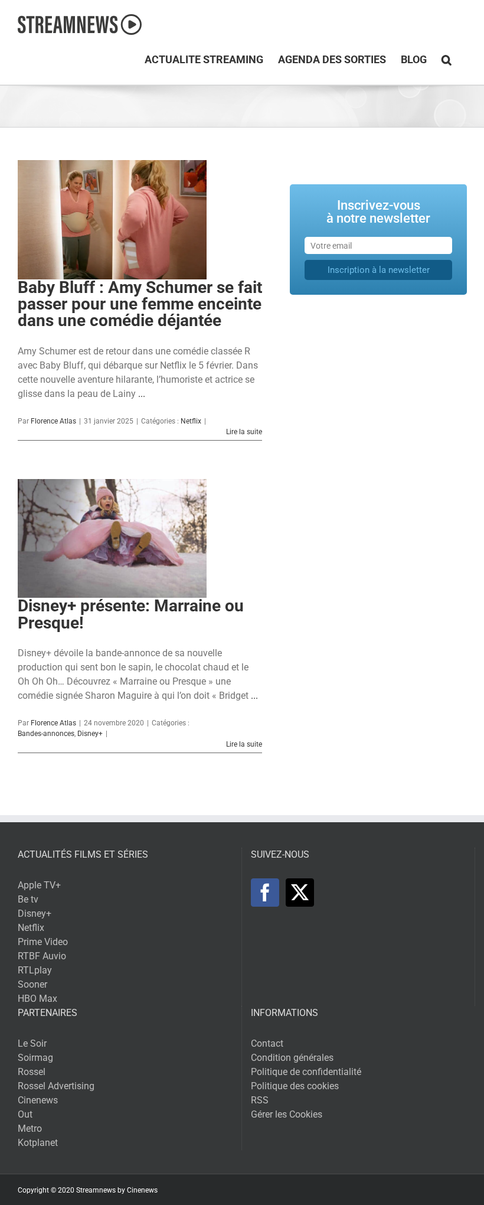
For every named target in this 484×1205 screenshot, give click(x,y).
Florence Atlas (53, 421)
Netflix (191, 421)
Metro (30, 1128)
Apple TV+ (39, 885)
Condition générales (292, 1057)
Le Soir (32, 1043)
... (141, 393)
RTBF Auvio (42, 956)
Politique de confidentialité (306, 1071)
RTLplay (35, 970)
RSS (260, 1100)
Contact (267, 1043)
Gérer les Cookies (286, 1114)
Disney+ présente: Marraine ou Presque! (131, 614)
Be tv (28, 899)
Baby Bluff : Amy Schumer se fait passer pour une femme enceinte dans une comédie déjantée (140, 304)
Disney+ (90, 733)
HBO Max (37, 998)
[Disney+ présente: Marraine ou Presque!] (112, 538)
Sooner (32, 984)
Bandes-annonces (46, 733)
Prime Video (43, 941)
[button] (447, 59)
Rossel (31, 1071)
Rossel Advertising (56, 1086)
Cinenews (38, 1100)
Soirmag (35, 1057)
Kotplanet (38, 1142)
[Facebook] (265, 892)
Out (25, 1114)
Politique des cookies (295, 1086)
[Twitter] (300, 892)
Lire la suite (244, 432)
